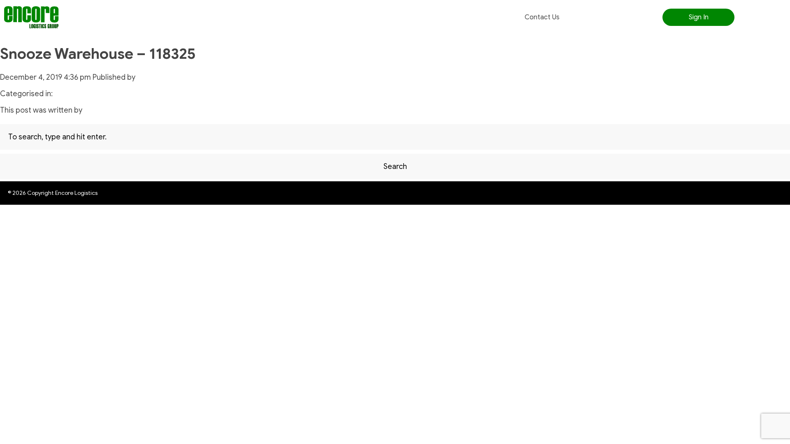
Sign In (699, 17)
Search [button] (395, 166)
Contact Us (542, 17)
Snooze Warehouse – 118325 (98, 53)
